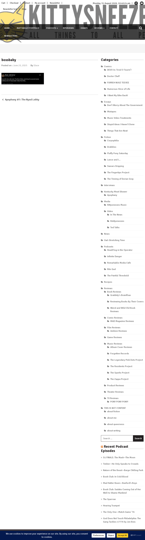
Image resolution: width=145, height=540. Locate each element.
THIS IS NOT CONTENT (115, 408)
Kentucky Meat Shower (115, 191)
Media (107, 201)
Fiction (107, 137)
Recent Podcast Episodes (114, 448)
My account (40, 3)
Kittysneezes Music (117, 204)
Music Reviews (114, 343)
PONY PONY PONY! (119, 401)
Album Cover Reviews (121, 347)
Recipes (108, 282)
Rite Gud (111, 269)
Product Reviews (115, 385)
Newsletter (55, 3)
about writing (113, 430)
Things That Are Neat (117, 130)
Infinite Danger (114, 256)
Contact (26, 3)
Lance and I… (114, 159)
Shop (24, 9)
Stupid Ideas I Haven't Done (121, 124)
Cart (3, 3)
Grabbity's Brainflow (120, 295)
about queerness (115, 424)
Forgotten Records (119, 353)
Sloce (36, 65)
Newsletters (10, 36)
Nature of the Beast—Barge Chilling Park (123, 470)
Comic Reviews (114, 317)
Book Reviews (114, 291)
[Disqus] (49, 144)
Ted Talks (115, 227)
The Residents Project (121, 366)
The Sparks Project (119, 372)
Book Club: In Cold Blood (115, 476)
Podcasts (51, 28)
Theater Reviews (115, 391)
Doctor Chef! (113, 76)
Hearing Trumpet (111, 505)
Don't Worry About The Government (124, 105)
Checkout (14, 3)
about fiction (113, 411)
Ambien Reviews (118, 331)
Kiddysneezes (117, 221)
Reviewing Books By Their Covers (127, 301)
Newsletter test (10, 9)
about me (112, 417)
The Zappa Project (119, 379)
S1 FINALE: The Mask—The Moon (119, 457)
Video (110, 211)
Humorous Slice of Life (118, 89)
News (107, 233)
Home (7, 28)
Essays (84, 28)
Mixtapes (111, 111)
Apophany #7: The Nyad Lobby (22, 99)
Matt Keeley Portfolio (28, 28)
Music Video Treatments (119, 118)
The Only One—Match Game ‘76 (119, 512)
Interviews (68, 28)
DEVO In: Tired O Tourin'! (119, 69)
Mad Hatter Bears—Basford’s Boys (120, 483)
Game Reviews (114, 337)
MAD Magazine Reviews (122, 321)
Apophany (112, 195)
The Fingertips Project (118, 172)
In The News (116, 214)
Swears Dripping (115, 166)
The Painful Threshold (118, 275)
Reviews (98, 28)
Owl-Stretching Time (114, 240)
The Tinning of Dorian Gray (120, 178)
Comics (108, 66)
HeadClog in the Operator (120, 250)
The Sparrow (109, 499)
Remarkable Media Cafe (119, 262)
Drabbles (111, 147)
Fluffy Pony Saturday (117, 153)
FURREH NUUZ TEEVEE (118, 82)
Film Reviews (113, 327)
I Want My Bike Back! (117, 95)
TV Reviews (113, 398)
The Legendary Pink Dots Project (126, 360)
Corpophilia (113, 140)
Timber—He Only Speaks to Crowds (120, 463)
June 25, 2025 (20, 65)
